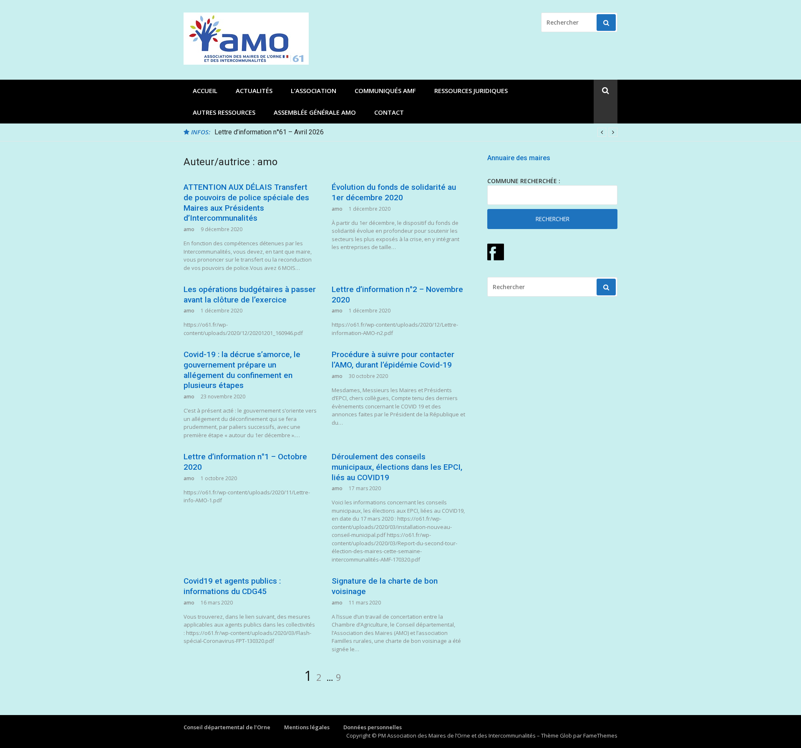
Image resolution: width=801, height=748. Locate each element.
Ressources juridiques (471, 90)
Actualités (254, 90)
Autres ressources (224, 112)
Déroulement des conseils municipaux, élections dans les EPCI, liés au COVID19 (397, 467)
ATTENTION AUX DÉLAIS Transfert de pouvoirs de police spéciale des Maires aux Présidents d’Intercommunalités (246, 202)
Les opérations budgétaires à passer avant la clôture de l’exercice (250, 295)
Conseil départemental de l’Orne (227, 727)
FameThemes (600, 735)
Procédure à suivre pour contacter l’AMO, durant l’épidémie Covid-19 (393, 360)
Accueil (205, 90)
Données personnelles (372, 727)
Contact (389, 112)
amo (189, 229)
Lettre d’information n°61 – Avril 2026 (269, 132)
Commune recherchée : (523, 181)
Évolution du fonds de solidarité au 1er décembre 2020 (394, 192)
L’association (313, 90)
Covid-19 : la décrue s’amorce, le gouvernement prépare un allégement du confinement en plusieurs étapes (242, 370)
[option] (415, 132)
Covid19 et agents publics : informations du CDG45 (232, 586)
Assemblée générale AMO (315, 112)
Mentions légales (307, 727)
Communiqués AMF (385, 90)
